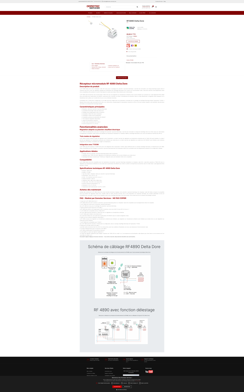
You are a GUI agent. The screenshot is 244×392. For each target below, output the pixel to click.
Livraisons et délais (91, 373)
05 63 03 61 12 (98, 1)
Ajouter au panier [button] (133, 41)
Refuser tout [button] (127, 386)
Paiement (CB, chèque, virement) (99, 67)
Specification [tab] (122, 77)
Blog (165, 1)
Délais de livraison (95, 68)
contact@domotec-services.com (109, 1)
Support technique (109, 373)
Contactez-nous (108, 371)
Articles (88, 16)
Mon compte (89, 371)
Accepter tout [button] (117, 386)
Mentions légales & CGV (92, 375)
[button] (122, 389)
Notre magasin (95, 65)
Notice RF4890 (130, 60)
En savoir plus (137, 380)
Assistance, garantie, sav (113, 65)
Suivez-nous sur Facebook (114, 67)
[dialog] (122, 384)
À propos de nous (159, 1)
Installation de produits (110, 375)
